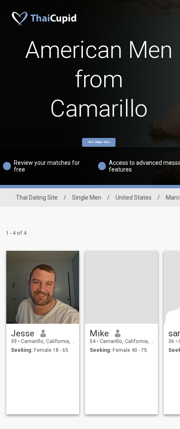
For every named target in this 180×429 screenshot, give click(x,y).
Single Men (86, 197)
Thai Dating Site (37, 197)
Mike (99, 333)
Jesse (22, 333)
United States (134, 197)
